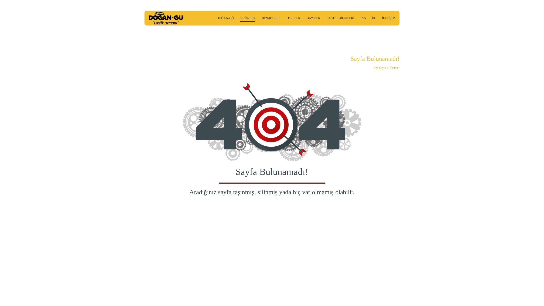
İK (373, 18)
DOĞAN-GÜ (225, 18)
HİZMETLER (271, 18)
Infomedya (392, 271)
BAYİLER (313, 18)
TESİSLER (293, 18)
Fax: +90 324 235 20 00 (231, 244)
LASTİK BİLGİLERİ (340, 18)
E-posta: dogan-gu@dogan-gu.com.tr (165, 249)
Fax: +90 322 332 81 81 (158, 244)
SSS (363, 18)
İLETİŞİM (388, 18)
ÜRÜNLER (247, 18)
